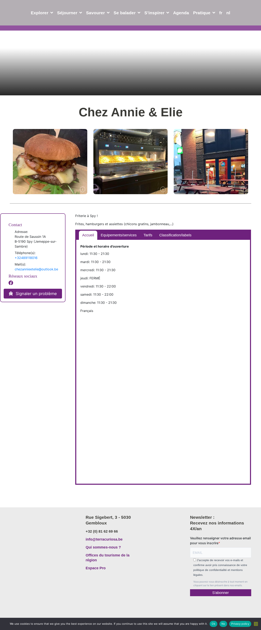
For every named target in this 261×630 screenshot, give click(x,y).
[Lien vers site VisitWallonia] (220, 606)
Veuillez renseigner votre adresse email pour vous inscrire (220, 540)
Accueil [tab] (88, 235)
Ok (213, 623)
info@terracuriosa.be (104, 539)
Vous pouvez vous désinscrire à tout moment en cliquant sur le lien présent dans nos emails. (220, 583)
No (223, 623)
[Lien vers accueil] (41, 533)
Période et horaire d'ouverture (104, 246)
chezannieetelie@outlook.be (36, 269)
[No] (256, 624)
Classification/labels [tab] (175, 235)
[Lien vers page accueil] (23, 22)
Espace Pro (96, 568)
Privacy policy (240, 623)
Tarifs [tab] (148, 235)
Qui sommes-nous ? (103, 547)
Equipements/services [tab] (119, 235)
